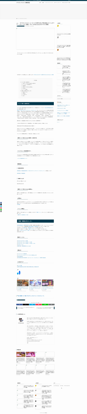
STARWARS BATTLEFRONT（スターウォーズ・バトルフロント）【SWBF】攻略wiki (31, 257)
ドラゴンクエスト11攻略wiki (22, 253)
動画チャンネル (25, 92)
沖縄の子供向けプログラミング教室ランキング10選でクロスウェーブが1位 (63, 105)
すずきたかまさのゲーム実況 (38, 74)
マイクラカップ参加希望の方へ (27, 84)
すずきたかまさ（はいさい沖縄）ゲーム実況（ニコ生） (26, 243)
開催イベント (39, 212)
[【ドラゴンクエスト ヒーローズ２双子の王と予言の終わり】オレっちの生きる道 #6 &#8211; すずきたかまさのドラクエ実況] (35, 283)
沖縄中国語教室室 (20, 225)
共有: (23, 95)
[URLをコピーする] (51, 304)
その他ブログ (25, 94)
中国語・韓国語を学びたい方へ (26, 90)
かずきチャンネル (20, 244)
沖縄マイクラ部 (20, 214)
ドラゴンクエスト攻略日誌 (23, 2)
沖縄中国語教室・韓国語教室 (33, 226)
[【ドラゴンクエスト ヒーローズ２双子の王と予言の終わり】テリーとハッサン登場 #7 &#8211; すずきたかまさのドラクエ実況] (23, 283)
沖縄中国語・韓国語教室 (21, 170)
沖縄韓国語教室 (26, 225)
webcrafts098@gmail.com (49, 107)
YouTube (59, 102)
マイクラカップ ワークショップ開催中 (62, 110)
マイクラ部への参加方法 (25, 82)
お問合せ (24, 88)
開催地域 (24, 85)
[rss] (69, 0)
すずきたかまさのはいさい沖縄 (48, 74)
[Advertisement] (43, 11)
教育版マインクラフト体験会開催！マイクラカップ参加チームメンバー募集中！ (63, 113)
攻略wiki (24, 93)
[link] (27, 342)
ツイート (58, 122)
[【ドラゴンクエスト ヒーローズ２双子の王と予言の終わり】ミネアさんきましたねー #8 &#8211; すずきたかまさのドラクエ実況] (47, 283)
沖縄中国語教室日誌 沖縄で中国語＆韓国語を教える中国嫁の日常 (28, 266)
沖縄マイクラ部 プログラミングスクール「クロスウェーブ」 (27, 110)
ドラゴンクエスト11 (66, 385)
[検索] (70, 0)
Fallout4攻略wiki (20, 256)
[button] (19, 304)
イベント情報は (25, 89)
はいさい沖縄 (19, 265)
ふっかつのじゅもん (56, 385)
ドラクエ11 (61, 385)
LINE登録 (18, 204)
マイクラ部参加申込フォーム (22, 158)
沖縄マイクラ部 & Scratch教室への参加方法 (29, 83)
